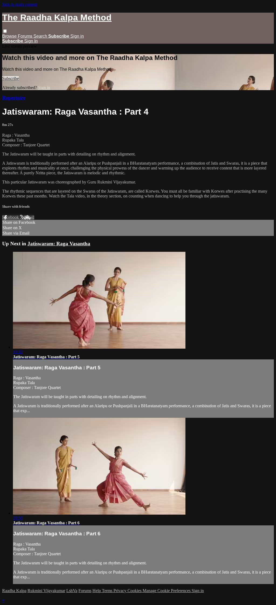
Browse (10, 36)
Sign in (77, 36)
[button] (5, 31)
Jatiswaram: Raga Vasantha (58, 243)
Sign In (31, 41)
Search (40, 36)
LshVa (71, 590)
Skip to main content (19, 4)
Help (97, 590)
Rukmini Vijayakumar (46, 590)
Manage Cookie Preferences (167, 590)
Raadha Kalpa (14, 590)
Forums (25, 36)
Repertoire (13, 98)
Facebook (11, 217)
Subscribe (10, 78)
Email (29, 217)
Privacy (120, 590)
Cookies (135, 590)
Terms (107, 590)
